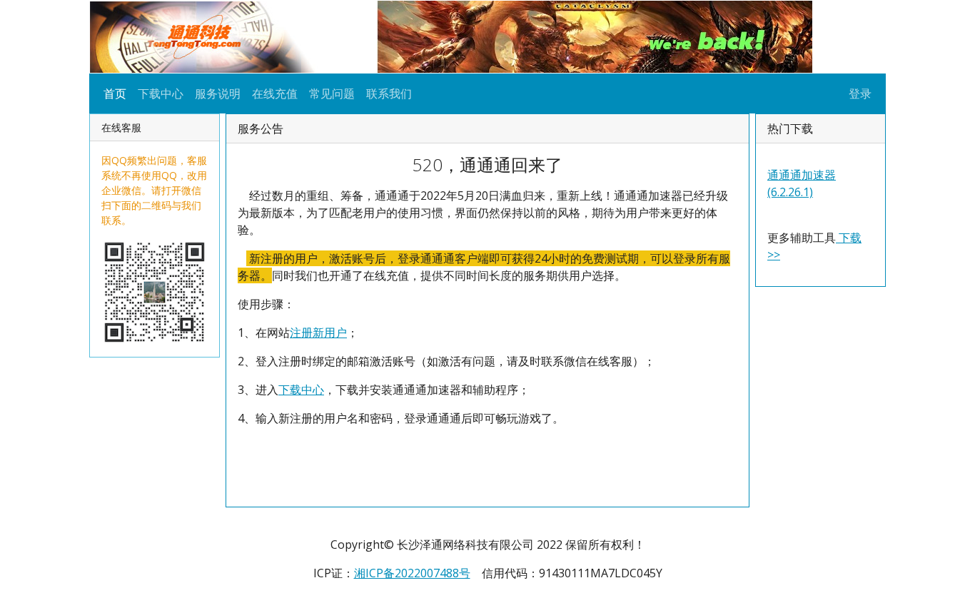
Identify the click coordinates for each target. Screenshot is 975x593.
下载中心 (160, 93)
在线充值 (275, 93)
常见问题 (332, 93)
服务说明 (218, 93)
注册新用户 (318, 332)
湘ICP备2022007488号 (412, 573)
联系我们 (389, 93)
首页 (114, 93)
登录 (860, 93)
